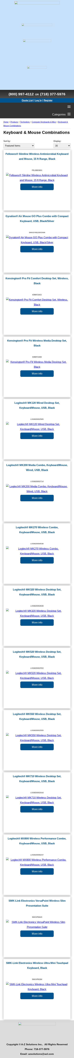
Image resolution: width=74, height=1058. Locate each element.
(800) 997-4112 (21, 94)
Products (14, 122)
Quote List (27, 100)
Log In (38, 100)
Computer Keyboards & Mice (44, 122)
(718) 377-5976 (52, 94)
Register (48, 100)
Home (5, 122)
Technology (25, 122)
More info (37, 187)
